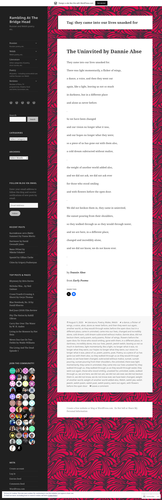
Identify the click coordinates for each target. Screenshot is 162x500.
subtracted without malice (111, 358)
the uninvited (118, 361)
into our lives (99, 343)
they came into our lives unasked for (120, 364)
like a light (108, 346)
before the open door (120, 328)
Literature (19, 62)
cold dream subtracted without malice (103, 334)
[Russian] (12, 104)
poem (99, 352)
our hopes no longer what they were (106, 349)
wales (132, 370)
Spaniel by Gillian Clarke (21, 257)
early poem (85, 337)
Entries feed (15, 478)
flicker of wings (112, 337)
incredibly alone (84, 343)
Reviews (19, 85)
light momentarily (93, 346)
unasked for (112, 370)
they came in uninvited (91, 364)
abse (83, 325)
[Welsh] (18, 104)
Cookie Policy (52, 495)
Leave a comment (100, 386)
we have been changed (124, 377)
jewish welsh (119, 343)
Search (12, 115)
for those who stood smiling (91, 340)
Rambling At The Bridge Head (23, 19)
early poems (98, 337)
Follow (15, 213)
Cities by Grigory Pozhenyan (23, 262)
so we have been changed (85, 358)
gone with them (113, 340)
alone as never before (97, 325)
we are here (84, 374)
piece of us (90, 352)
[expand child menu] (36, 43)
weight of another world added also (101, 380)
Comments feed (17, 483)
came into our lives (109, 331)
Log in (12, 473)
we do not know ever (102, 377)
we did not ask (98, 374)
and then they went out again (122, 325)
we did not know (83, 377)
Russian (16, 45)
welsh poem (79, 383)
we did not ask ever (115, 374)
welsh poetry (104, 383)
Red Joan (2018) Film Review (23, 310)
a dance (125, 322)
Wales (108, 322)
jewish (109, 343)
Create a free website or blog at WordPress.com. (90, 408)
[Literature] (24, 104)
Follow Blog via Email (23, 183)
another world (73, 328)
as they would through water (95, 328)
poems (106, 352)
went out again (118, 383)
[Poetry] (30, 104)
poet (113, 352)
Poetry (23, 73)
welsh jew (131, 380)
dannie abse (128, 334)
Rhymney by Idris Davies (21, 281)
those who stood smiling (94, 370)
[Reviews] (35, 104)
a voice (76, 325)
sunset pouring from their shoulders (93, 361)
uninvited (123, 370)
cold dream (78, 334)
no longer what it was (124, 346)
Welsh (16, 53)
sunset (128, 358)
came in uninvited (90, 331)
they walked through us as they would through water (111, 367)
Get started (101, 3)
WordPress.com (17, 488)
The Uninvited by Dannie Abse (104, 51)
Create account (16, 468)
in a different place (131, 340)
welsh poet (91, 383)
